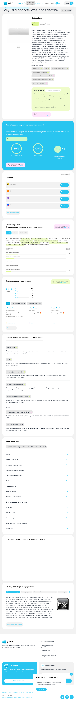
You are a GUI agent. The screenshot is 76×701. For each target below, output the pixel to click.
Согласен (41, 689)
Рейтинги (15, 692)
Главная (4, 692)
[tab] (13, 592)
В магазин (64, 185)
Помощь (47, 3)
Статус (60, 3)
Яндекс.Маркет (11, 323)
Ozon (31, 323)
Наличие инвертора (50, 592)
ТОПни (19, 3)
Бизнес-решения (36, 3)
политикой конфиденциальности (53, 686)
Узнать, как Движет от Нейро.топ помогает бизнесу (47, 656)
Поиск (9, 692)
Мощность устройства (64, 592)
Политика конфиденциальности (9, 697)
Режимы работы (38, 592)
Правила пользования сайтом (25, 697)
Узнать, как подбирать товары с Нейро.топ (45, 646)
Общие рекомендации (13, 592)
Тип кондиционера (26, 592)
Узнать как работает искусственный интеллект (46, 651)
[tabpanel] (38, 608)
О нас (52, 3)
